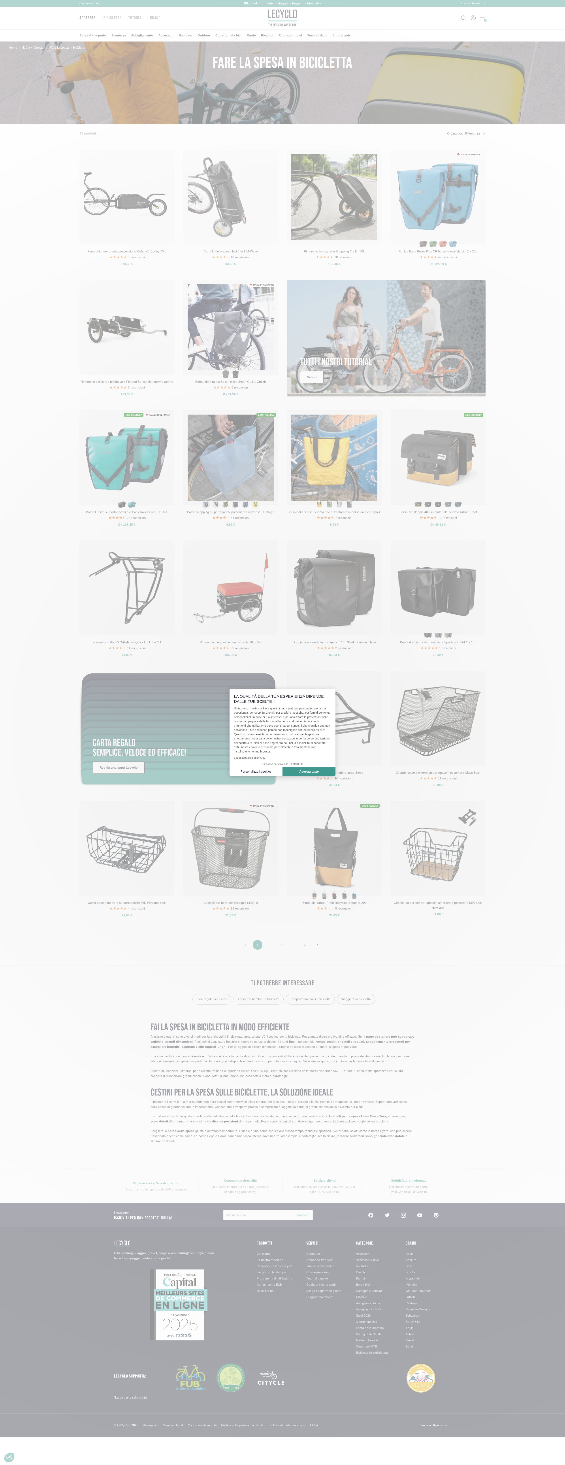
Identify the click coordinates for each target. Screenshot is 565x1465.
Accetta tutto (309, 771)
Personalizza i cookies (256, 771)
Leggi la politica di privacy (249, 757)
